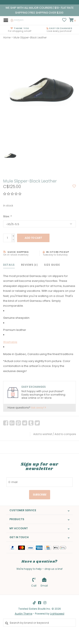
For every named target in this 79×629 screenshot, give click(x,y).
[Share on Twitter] (37, 422)
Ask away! (38, 407)
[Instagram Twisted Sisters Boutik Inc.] (45, 602)
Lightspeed (57, 613)
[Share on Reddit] (24, 422)
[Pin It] (18, 422)
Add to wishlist (42, 434)
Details (9, 265)
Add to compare (65, 434)
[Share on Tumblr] (30, 422)
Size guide (52, 265)
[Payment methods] (13, 547)
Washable (10, 342)
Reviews (29, 265)
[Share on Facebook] (5, 422)
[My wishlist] (64, 20)
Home (7, 37)
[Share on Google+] (12, 422)
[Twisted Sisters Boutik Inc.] (17, 20)
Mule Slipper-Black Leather (30, 37)
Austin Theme (23, 613)
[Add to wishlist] (74, 186)
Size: (7, 216)
